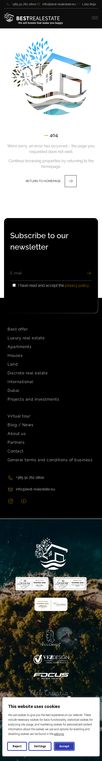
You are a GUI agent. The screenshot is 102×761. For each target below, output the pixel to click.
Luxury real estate (26, 338)
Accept (64, 746)
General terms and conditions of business (50, 460)
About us (17, 433)
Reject (17, 746)
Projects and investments (33, 399)
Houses (15, 355)
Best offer (18, 329)
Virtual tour (19, 416)
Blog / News (21, 425)
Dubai (13, 390)
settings (59, 734)
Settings (40, 746)
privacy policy (77, 285)
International (20, 382)
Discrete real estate (28, 373)
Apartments (20, 347)
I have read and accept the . (53, 285)
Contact (16, 451)
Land (13, 364)
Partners (16, 442)
